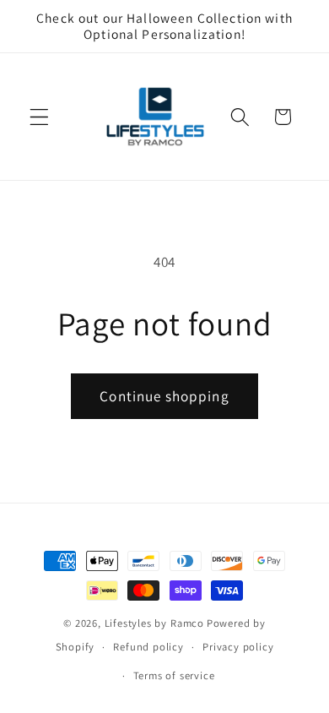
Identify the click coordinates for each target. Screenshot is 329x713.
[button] (39, 117)
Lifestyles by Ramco (154, 623)
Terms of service (174, 675)
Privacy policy (237, 647)
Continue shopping (164, 395)
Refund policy (148, 647)
